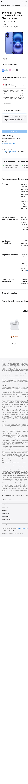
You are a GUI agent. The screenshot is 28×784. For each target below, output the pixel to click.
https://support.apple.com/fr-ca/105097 (18, 473)
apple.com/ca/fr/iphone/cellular (19, 456)
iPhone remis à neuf (9, 495)
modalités (14, 368)
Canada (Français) (6, 530)
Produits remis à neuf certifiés (10, 5)
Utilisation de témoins (19, 535)
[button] (19, 2)
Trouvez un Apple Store (23, 528)
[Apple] (2, 495)
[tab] (12, 52)
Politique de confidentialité (7, 535)
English (12, 530)
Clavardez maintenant (10, 151)
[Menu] (26, 2)
